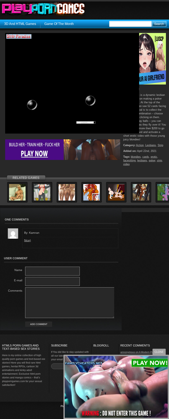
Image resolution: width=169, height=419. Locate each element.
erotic (154, 156)
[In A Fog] (141, 199)
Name (18, 270)
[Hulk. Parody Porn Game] (42, 199)
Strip (160, 145)
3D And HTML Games (20, 24)
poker (152, 160)
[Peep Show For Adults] (116, 199)
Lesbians (150, 145)
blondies (136, 156)
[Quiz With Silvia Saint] (17, 199)
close (159, 351)
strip (159, 160)
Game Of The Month (59, 24)
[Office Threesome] (91, 199)
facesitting (129, 160)
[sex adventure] (144, 83)
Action (140, 145)
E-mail (18, 280)
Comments (15, 290)
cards (145, 156)
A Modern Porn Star (150, 352)
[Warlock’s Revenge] (66, 199)
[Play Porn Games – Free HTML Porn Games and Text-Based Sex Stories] (43, 9)
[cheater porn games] (62, 159)
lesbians (142, 160)
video (126, 164)
